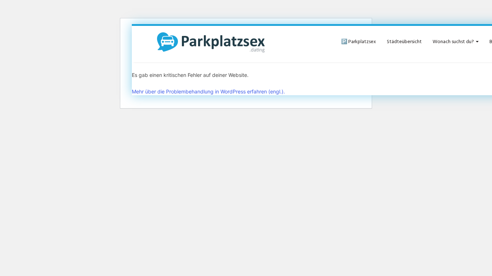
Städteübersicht (404, 42)
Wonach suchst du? (454, 42)
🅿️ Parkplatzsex (358, 42)
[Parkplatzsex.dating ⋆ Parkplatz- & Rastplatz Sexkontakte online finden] (211, 42)
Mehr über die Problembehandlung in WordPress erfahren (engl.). (208, 91)
